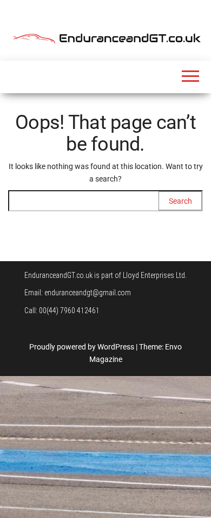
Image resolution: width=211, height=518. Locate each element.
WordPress (115, 346)
